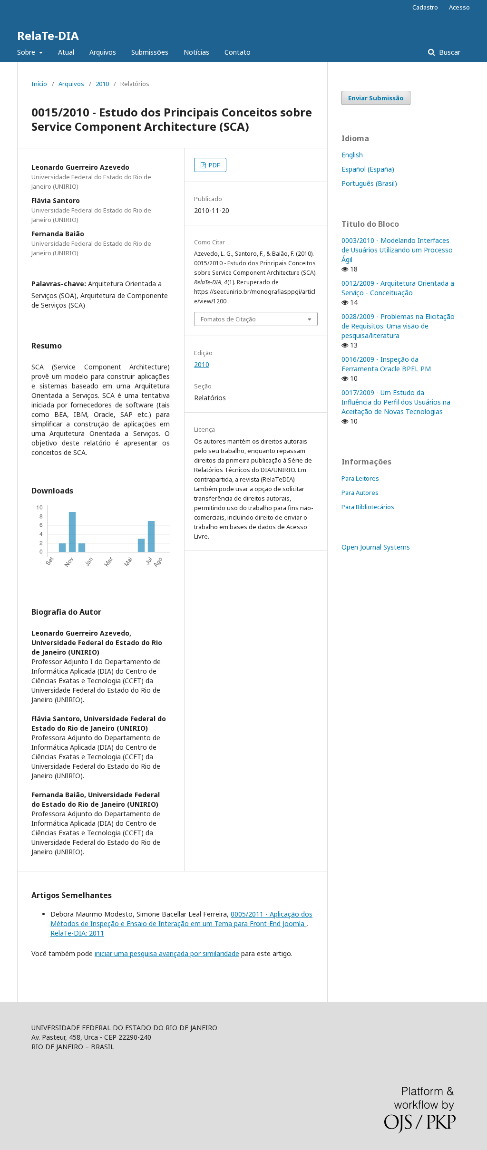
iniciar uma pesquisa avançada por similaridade (167, 953)
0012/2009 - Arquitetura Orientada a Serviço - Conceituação (397, 288)
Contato (237, 52)
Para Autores (360, 492)
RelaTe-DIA (48, 35)
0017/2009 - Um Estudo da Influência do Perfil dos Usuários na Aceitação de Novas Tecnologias (395, 402)
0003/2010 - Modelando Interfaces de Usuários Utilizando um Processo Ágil (397, 250)
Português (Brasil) (369, 183)
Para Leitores (360, 478)
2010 (102, 83)
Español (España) (367, 169)
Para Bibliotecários (367, 507)
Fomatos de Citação (228, 319)
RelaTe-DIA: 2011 (77, 932)
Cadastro (425, 7)
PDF (213, 165)
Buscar (448, 52)
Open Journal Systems (375, 546)
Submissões (149, 52)
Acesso (459, 7)
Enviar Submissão (376, 98)
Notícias (196, 52)
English (352, 154)
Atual (66, 52)
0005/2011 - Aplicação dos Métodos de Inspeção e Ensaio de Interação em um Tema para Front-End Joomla (181, 918)
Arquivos (102, 52)
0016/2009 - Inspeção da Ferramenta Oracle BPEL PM (386, 364)
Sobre (27, 52)
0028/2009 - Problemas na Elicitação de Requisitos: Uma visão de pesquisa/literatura (398, 326)
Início (39, 83)
